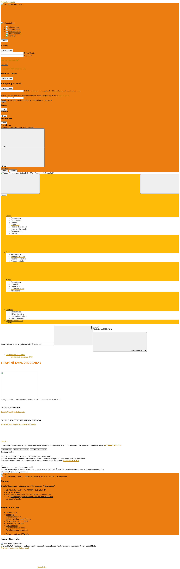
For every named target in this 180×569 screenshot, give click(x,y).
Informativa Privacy (13, 517)
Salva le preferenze (20, 472)
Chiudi (4, 109)
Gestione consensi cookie (15, 528)
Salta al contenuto (8, 2)
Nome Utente (29, 53)
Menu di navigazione (138, 350)
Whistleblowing (12, 526)
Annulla (4, 171)
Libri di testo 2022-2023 (15, 355)
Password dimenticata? (10, 60)
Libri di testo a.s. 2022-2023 (22, 357)
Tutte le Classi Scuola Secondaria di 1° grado (18, 424)
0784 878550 (14, 492)
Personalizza (6, 450)
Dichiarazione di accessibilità (17, 521)
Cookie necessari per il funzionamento (16, 467)
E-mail (26, 91)
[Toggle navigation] (20, 184)
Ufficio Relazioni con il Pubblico (18, 519)
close (4, 195)
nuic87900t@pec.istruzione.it (32, 497)
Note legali (10, 515)
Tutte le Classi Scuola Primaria (13, 412)
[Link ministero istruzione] (12, 4)
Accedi (4, 41)
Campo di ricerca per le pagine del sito (16, 344)
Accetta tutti (38, 450)
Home (95, 327)
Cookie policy (11, 512)
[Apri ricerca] (159, 184)
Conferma (13, 171)
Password (28, 55)
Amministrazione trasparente (17, 530)
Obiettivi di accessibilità (15, 523)
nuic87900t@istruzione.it (31, 494)
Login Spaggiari (63, 95)
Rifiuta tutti (21, 450)
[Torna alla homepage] (90, 173)
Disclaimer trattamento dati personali (15, 548)
